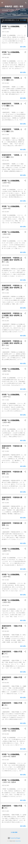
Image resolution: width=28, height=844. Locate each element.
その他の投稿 (14, 832)
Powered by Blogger (15, 838)
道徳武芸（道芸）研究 (14, 6)
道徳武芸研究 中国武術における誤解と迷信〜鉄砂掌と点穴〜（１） (12, 343)
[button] (25, 26)
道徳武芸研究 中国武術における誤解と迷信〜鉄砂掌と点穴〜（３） (12, 288)
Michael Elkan (18, 841)
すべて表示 (23, 20)
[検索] (26, 3)
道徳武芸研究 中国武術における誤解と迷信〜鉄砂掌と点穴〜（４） (12, 260)
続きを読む (23, 46)
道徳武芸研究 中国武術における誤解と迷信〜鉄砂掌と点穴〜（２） (12, 315)
